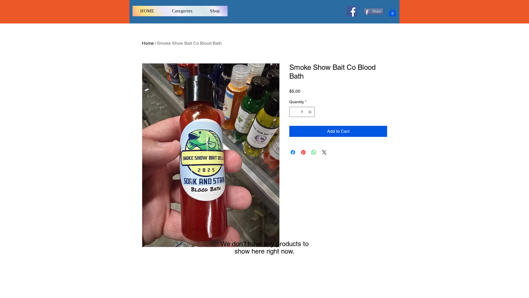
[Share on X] (324, 152)
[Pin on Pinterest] (303, 152)
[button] (392, 11)
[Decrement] (293, 112)
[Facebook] (351, 11)
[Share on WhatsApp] (314, 152)
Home (148, 43)
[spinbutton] (302, 112)
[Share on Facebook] (293, 152)
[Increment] (310, 112)
